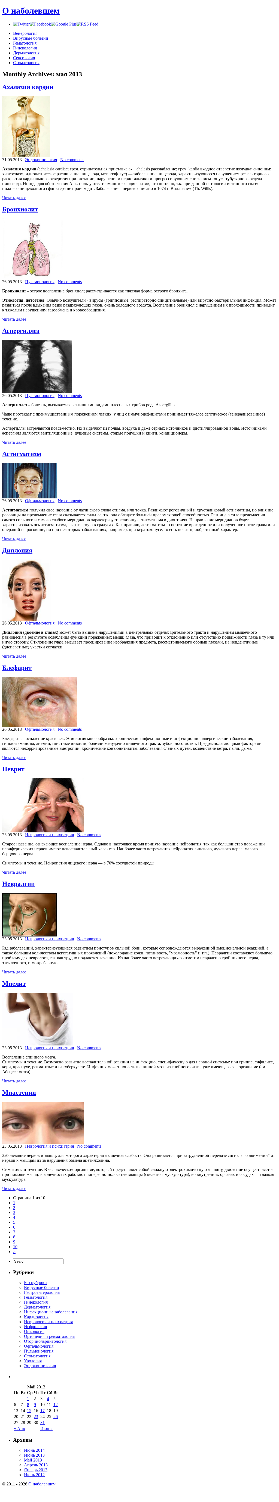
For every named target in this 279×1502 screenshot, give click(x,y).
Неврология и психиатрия (49, 834)
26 (55, 1416)
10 (15, 1246)
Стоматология (26, 62)
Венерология (25, 33)
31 (42, 1422)
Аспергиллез (21, 330)
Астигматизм (21, 453)
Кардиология (36, 1316)
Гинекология (25, 48)
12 (55, 1404)
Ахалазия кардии (27, 86)
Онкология (34, 1331)
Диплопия (17, 550)
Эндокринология (41, 159)
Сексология (24, 57)
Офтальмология (39, 500)
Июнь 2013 (34, 1455)
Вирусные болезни (30, 38)
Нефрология (35, 1326)
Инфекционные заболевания (50, 1312)
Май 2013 (33, 1460)
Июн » (46, 1428)
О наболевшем (31, 10)
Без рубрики (35, 1282)
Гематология (25, 43)
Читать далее (14, 197)
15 (29, 1410)
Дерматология (26, 53)
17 (42, 1410)
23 (36, 1416)
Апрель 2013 (36, 1465)
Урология (33, 1361)
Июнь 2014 (34, 1450)
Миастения (19, 1092)
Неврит (13, 769)
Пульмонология (39, 281)
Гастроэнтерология (42, 1292)
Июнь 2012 (34, 1474)
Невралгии (18, 883)
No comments (72, 159)
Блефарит (17, 667)
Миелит (14, 983)
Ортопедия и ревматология (49, 1336)
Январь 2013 (35, 1469)
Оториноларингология (45, 1341)
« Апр (19, 1428)
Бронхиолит (20, 209)
